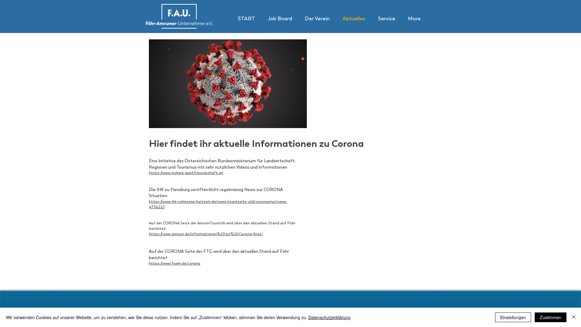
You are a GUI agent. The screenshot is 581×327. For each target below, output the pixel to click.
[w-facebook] (419, 285)
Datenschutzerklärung (329, 317)
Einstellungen (513, 317)
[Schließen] (573, 317)
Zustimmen (550, 317)
